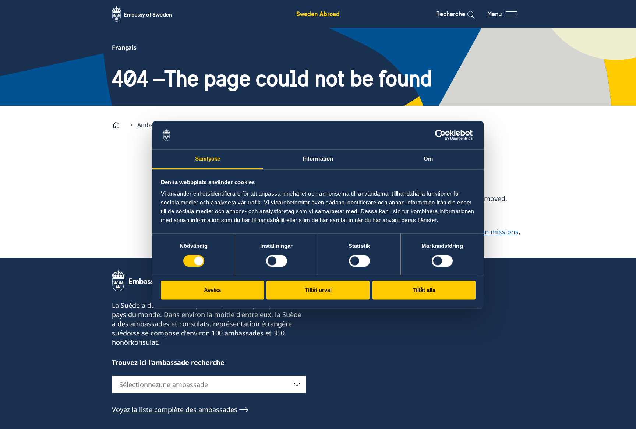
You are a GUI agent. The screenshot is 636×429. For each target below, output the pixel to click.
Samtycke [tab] (207, 159)
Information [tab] (318, 159)
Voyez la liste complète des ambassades (174, 409)
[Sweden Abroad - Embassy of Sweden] (149, 14)
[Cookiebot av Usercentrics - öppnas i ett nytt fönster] (443, 134)
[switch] (276, 261)
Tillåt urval (318, 290)
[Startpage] (119, 124)
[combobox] (209, 384)
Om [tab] (428, 159)
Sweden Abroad (318, 14)
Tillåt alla (424, 290)
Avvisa (212, 290)
